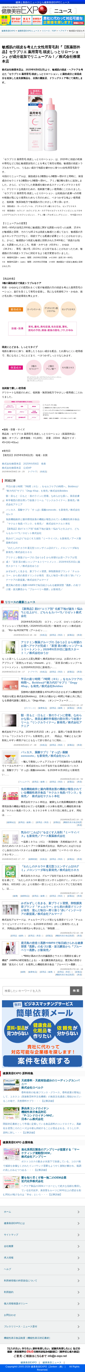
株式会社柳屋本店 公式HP (16, 467)
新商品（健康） (57, 708)
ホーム (7, 1211)
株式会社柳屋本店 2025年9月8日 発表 (24, 463)
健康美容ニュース (51, 1362)
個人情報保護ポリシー (16, 1303)
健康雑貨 (33, 859)
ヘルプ (7, 1269)
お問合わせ (10, 1315)
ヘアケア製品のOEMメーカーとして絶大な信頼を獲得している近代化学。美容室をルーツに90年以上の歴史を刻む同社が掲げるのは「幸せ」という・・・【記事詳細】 (42, 1190)
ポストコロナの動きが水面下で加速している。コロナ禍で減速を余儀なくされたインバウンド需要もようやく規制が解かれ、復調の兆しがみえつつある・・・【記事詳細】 (42, 1165)
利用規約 (8, 1292)
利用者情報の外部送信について (20, 1280)
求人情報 (8, 1257)
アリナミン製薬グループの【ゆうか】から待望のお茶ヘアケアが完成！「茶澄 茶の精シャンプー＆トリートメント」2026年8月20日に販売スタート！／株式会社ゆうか (43, 561)
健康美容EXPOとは (14, 1223)
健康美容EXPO (29, 1362)
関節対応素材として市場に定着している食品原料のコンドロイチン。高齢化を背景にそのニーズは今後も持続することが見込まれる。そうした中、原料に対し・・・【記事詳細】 (42, 1128)
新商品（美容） (57, 635)
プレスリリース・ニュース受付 (20, 1326)
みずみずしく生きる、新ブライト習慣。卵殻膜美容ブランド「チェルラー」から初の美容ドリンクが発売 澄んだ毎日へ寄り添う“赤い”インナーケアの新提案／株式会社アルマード (43, 575)
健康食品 (42, 708)
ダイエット (30, 708)
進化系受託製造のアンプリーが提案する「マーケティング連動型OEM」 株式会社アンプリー (50, 1153)
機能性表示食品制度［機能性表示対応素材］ (27, 1338)
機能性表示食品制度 (72, 822)
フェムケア (24, 782)
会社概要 (8, 1246)
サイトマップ (11, 1234)
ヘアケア (33, 471)
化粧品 (43, 471)
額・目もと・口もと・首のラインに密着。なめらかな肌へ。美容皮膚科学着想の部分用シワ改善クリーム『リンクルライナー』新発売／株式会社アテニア (42, 500)
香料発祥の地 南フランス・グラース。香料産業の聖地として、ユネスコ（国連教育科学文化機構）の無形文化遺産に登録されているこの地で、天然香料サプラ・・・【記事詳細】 (42, 1096)
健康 (15, 896)
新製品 (71, 635)
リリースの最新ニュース (20, 602)
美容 (79, 635)
